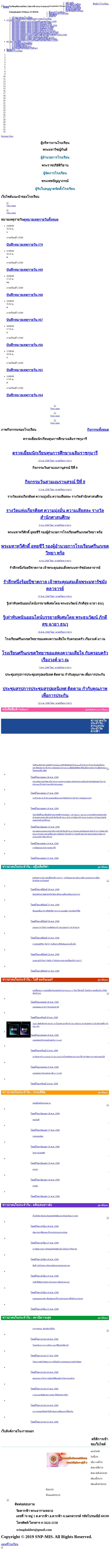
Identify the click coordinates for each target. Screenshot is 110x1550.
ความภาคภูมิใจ (13, 41)
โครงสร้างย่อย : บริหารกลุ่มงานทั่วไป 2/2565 (32, 29)
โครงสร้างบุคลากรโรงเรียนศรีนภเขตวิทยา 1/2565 (35, 40)
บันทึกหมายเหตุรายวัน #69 (24, 269)
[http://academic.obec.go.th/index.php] (23, 1491)
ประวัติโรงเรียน (73, 5)
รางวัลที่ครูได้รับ (19, 45)
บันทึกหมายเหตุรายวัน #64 (24, 395)
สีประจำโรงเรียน (56, 12)
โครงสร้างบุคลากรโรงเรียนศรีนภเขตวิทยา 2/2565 (35, 33)
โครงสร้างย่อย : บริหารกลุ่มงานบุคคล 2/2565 (32, 28)
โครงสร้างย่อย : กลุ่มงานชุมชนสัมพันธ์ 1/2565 (33, 37)
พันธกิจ (52, 16)
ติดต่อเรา (10, 49)
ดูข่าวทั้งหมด (103, 749)
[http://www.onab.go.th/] (68, 1444)
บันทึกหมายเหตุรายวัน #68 (24, 295)
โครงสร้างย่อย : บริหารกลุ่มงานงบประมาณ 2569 (34, 25)
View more (11, 206)
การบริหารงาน (13, 20)
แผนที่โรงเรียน (9, 1544)
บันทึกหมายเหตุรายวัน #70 (24, 244)
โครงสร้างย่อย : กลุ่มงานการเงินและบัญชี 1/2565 (34, 39)
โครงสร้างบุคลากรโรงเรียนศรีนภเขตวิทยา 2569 (34, 21)
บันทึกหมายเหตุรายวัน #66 (24, 345)
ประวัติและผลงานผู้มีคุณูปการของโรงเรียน (32, 19)
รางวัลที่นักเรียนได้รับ (22, 47)
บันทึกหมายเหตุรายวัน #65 (24, 370)
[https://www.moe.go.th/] (23, 1475)
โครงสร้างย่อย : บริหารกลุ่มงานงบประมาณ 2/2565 (35, 32)
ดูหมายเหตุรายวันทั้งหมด (41, 219)
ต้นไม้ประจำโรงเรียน (58, 13)
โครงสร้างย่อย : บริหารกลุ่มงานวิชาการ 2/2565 (33, 31)
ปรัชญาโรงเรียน (73, 7)
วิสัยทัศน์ (53, 15)
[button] (5, 136)
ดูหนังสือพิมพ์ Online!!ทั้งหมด (96, 710)
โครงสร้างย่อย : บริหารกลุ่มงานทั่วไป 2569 (31, 23)
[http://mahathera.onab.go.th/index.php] (23, 1444)
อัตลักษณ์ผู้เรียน (73, 9)
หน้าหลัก (70, 3)
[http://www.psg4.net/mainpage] (68, 1460)
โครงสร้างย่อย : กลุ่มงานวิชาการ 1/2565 (30, 36)
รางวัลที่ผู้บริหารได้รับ (22, 44)
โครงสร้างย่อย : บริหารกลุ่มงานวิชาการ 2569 (33, 27)
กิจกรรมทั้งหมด (98, 429)
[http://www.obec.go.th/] (68, 1475)
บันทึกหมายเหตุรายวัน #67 (24, 320)
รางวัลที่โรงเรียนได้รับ (22, 43)
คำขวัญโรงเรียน (73, 8)
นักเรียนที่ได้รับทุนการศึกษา (25, 48)
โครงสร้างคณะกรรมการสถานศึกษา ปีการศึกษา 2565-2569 (39, 35)
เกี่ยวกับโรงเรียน (73, 4)
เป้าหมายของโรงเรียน (22, 17)
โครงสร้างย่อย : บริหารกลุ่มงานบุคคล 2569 (32, 24)
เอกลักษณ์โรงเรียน (74, 11)
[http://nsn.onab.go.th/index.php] (23, 1460)
